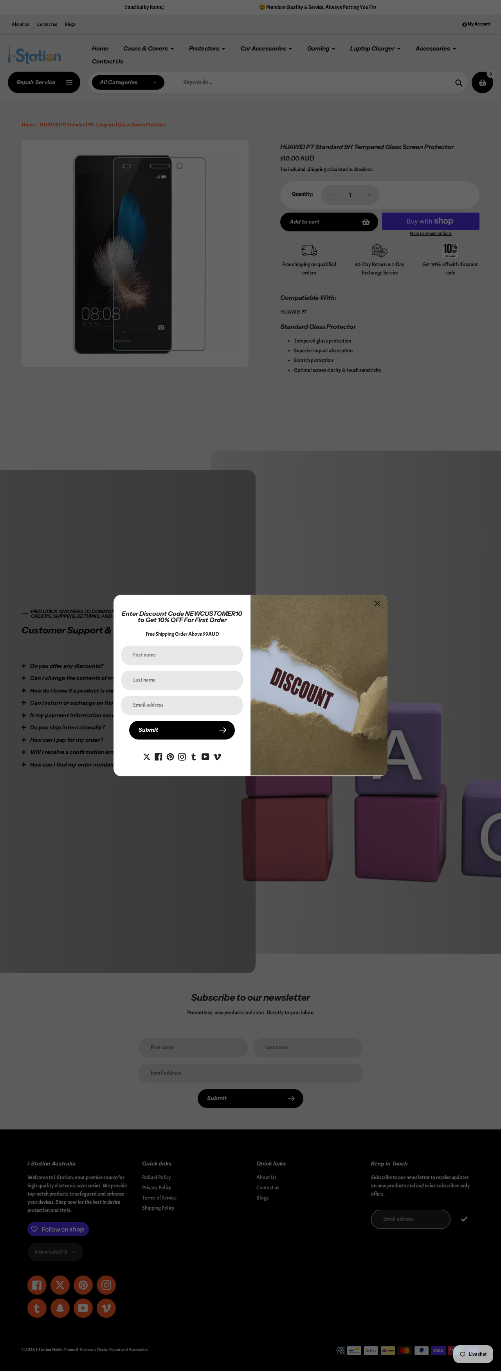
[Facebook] (158, 755)
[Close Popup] (377, 603)
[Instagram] (182, 755)
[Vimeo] (217, 755)
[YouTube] (205, 755)
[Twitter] (147, 755)
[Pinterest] (170, 755)
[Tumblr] (194, 755)
